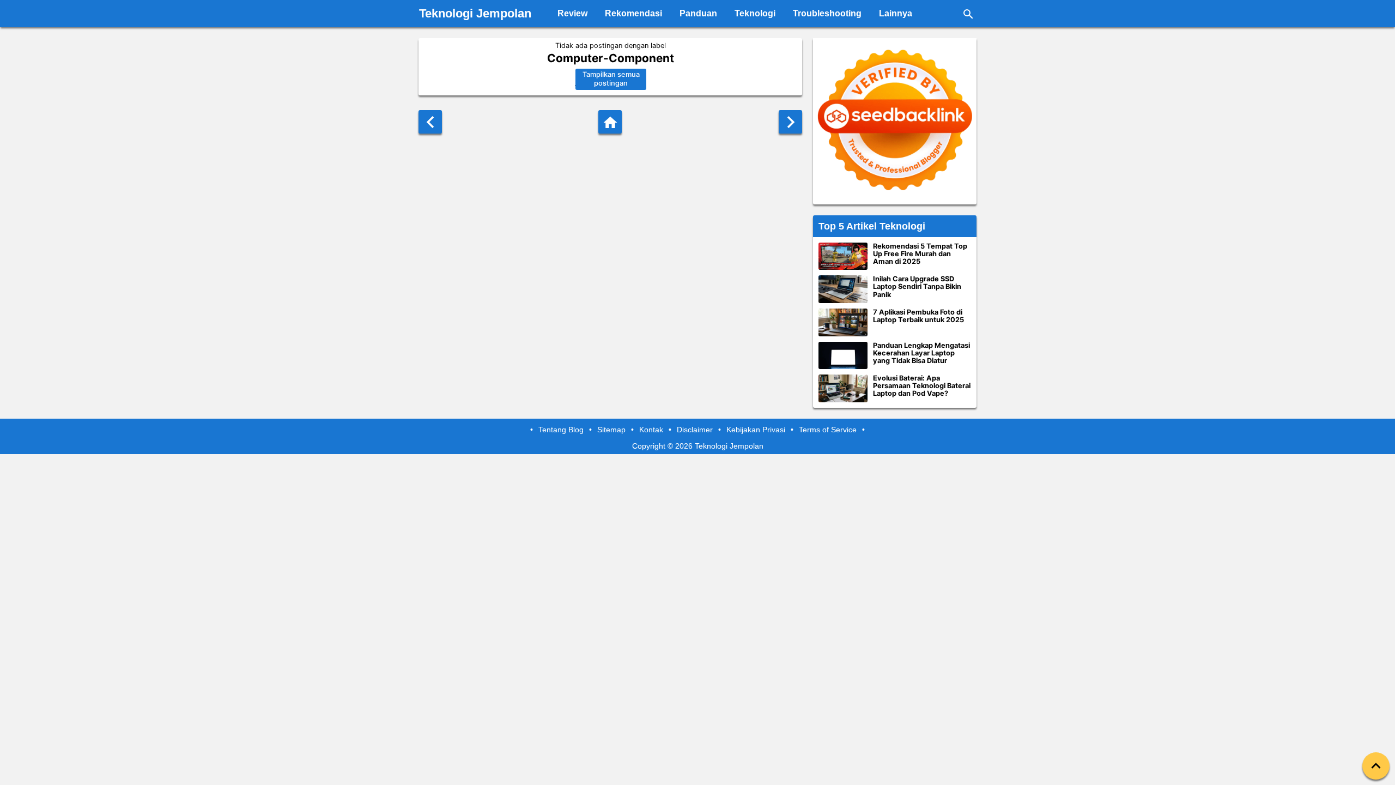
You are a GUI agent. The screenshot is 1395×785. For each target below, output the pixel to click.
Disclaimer (695, 429)
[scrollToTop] (1376, 766)
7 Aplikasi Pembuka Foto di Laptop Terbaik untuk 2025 (918, 316)
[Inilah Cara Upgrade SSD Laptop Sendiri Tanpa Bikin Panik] (843, 289)
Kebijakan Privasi (755, 429)
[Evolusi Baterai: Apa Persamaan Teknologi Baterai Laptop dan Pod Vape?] (843, 388)
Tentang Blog (561, 429)
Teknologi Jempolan (475, 13)
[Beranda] (610, 122)
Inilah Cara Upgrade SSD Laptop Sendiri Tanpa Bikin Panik (917, 286)
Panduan (698, 13)
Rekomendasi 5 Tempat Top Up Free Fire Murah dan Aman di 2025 (920, 254)
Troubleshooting (827, 13)
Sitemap (611, 429)
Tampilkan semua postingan (611, 79)
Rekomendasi (633, 13)
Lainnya (895, 13)
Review (572, 13)
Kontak (651, 429)
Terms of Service (828, 429)
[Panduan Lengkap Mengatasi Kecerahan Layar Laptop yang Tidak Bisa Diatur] (843, 356)
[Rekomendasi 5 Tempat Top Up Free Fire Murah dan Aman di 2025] (843, 256)
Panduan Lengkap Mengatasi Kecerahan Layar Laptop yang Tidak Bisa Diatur (921, 353)
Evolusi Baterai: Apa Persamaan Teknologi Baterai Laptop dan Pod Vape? (922, 386)
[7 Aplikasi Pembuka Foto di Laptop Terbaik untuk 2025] (843, 322)
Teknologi (755, 13)
